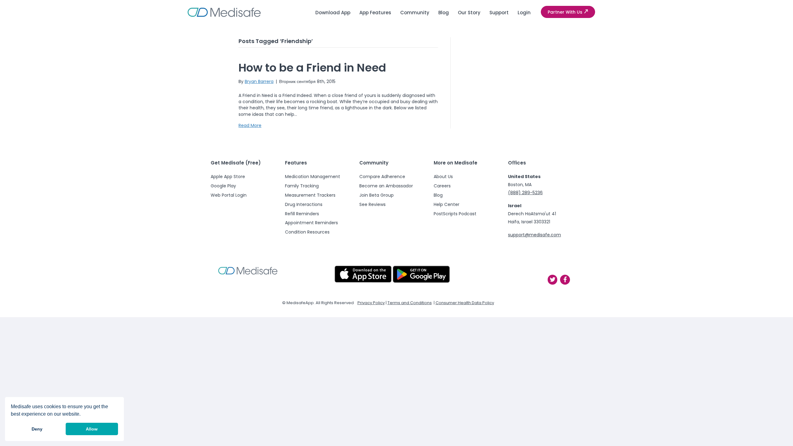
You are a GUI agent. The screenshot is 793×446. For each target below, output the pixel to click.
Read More (250, 125)
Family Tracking (302, 186)
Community (414, 12)
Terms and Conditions (410, 303)
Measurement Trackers (310, 195)
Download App (332, 12)
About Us (443, 176)
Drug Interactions (303, 204)
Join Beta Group (376, 195)
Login (524, 12)
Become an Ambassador (386, 186)
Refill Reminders (302, 214)
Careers (442, 186)
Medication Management (312, 176)
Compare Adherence (382, 176)
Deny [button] (37, 428)
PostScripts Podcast (455, 214)
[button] (568, 12)
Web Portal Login (229, 195)
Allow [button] (92, 428)
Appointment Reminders (311, 223)
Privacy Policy (371, 303)
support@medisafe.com (534, 235)
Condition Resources (307, 232)
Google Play (223, 186)
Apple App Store (228, 176)
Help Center (446, 204)
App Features (375, 12)
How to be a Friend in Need (312, 68)
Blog (443, 12)
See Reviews (372, 204)
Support (499, 12)
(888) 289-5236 (525, 193)
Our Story (469, 12)
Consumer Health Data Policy (465, 303)
